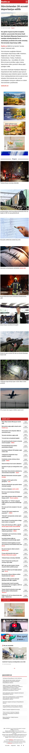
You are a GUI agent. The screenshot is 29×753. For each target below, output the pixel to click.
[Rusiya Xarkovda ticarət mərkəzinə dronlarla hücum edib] (14, 285)
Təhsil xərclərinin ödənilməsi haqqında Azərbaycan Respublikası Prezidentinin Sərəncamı (11, 713)
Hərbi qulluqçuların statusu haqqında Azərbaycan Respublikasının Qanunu (13, 693)
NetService (10, 743)
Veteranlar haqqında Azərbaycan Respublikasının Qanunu (13, 702)
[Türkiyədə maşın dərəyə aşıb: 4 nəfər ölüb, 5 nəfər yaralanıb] (14, 370)
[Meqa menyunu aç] (26, 1)
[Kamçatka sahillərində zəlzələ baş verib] (14, 228)
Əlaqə (18, 745)
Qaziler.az (4, 46)
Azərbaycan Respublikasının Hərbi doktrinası (12, 678)
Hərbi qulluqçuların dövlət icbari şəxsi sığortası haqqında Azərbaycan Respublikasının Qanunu (13, 706)
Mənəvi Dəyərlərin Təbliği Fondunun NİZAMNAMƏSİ (10, 718)
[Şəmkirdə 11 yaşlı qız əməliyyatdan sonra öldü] (14, 653)
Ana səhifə (7, 745)
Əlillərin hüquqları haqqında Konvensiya (11, 709)
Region (14, 159)
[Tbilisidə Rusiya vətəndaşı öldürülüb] (14, 171)
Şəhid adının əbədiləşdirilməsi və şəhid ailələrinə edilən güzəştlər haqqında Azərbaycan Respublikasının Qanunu (13, 698)
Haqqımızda (13, 745)
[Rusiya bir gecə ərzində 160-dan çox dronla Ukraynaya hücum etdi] (14, 341)
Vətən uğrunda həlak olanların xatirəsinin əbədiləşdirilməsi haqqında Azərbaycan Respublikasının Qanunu (11, 681)
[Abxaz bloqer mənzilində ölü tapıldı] (14, 313)
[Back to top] (25, 749)
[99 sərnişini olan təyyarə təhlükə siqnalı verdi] (14, 398)
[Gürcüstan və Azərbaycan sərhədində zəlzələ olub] (14, 256)
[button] (25, 658)
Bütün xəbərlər (6, 600)
